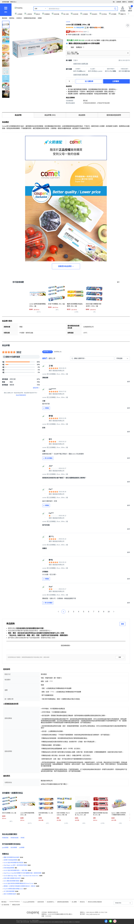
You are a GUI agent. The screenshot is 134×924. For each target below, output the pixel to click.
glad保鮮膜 (5, 847)
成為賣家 (130, 2)
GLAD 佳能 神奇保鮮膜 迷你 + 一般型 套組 (15, 870)
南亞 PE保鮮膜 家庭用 (10, 894)
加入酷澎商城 (5, 904)
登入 (114, 2)
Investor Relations (15, 901)
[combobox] (122, 358)
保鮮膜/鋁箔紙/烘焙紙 (30, 18)
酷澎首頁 (4, 18)
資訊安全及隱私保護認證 (95, 901)
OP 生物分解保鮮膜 (9, 891)
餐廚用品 (11, 18)
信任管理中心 (50, 901)
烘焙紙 (22, 837)
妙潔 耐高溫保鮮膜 (9, 868)
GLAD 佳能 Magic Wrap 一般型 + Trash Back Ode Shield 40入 (21, 875)
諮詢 (122, 624)
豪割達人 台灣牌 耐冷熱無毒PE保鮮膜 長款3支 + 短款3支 (19, 886)
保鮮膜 (40, 18)
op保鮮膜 (21, 847)
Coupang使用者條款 (28, 901)
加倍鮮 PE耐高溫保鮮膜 (10, 860)
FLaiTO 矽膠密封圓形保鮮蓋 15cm (13, 888)
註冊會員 (118, 2)
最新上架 (52, 358)
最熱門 (44, 358)
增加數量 (73, 82)
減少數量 (73, 80)
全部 (36, 8)
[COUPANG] (33, 913)
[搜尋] (115, 9)
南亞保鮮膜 (14, 847)
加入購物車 (89, 81)
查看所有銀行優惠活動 (80, 74)
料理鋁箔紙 (5, 837)
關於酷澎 (3, 901)
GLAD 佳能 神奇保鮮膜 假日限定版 (13, 862)
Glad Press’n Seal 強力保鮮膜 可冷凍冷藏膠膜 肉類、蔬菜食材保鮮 (22, 873)
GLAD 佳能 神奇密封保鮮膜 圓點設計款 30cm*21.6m (18, 883)
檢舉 (120, 657)
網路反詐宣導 (16, 904)
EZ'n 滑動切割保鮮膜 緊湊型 (11, 881)
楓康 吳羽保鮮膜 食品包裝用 (11, 857)
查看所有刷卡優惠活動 (80, 64)
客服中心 (124, 2)
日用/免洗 (19, 18)
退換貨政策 (40, 901)
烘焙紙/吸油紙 (14, 837)
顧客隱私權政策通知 (63, 901)
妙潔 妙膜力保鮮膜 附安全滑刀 (12, 878)
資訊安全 (82, 901)
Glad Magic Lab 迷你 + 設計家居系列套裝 (15, 865)
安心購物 (74, 901)
